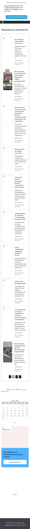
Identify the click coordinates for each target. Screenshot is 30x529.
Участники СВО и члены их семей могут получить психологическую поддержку (7, 317)
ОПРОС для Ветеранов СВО (7, 289)
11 (7, 410)
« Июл (14, 422)
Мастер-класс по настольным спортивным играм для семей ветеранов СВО (7, 79)
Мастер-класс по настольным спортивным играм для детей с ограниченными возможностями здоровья (7, 115)
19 (11, 413)
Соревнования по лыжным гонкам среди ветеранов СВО (7, 221)
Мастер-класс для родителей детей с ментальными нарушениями (7, 351)
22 (23, 413)
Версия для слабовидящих (17, 17)
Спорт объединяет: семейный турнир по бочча (7, 255)
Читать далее (18, 60)
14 (19, 410)
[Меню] (2, 22)
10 (3, 410)
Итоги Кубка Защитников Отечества (7, 47)
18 (7, 413)
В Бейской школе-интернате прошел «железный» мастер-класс (7, 185)
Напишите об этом (15, 462)
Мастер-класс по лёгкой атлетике (7, 157)
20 (15, 413)
